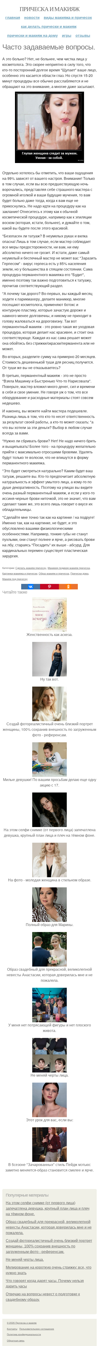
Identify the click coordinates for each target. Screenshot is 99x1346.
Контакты (12, 1328)
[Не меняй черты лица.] (49, 1069)
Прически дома (79, 573)
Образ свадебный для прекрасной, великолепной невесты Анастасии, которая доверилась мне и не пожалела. (49, 1227)
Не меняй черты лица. (25, 1260)
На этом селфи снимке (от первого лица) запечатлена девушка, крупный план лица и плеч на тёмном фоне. (47, 1208)
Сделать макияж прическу (30, 568)
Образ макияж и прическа (54, 573)
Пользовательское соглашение (36, 1328)
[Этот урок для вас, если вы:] (49, 1114)
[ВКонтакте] (30, 586)
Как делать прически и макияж (48, 26)
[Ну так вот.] (49, 673)
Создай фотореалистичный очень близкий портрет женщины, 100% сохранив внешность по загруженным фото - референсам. (49, 1246)
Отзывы (83, 35)
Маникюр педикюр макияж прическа (69, 568)
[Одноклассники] (68, 586)
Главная (12, 17)
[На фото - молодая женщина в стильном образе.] (49, 874)
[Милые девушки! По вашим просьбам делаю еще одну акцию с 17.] (49, 774)
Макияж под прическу (15, 579)
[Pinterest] (49, 586)
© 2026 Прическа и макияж (22, 1322)
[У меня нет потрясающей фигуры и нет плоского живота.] (49, 1019)
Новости (32, 17)
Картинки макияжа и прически (19, 573)
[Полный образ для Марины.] (49, 919)
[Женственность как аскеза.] (49, 629)
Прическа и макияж (49, 9)
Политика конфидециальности (24, 1334)
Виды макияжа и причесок (68, 17)
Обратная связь (15, 1340)
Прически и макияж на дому (32, 35)
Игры (66, 35)
